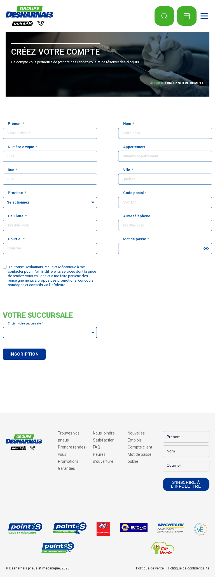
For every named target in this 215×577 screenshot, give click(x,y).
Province (16, 193)
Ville (127, 170)
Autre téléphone (136, 216)
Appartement (134, 147)
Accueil (157, 83)
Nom (127, 124)
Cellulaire (16, 216)
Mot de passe (135, 239)
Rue (11, 170)
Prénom (15, 124)
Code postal (133, 193)
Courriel (15, 239)
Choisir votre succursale (24, 323)
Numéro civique (21, 147)
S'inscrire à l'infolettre (186, 484)
